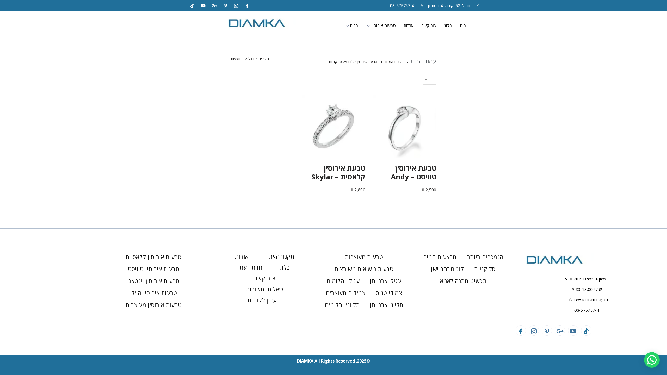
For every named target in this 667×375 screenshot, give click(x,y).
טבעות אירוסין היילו (153, 293)
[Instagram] (236, 5)
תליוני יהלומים (342, 305)
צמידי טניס (389, 293)
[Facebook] (247, 5)
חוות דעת (251, 267)
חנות (354, 25)
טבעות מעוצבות (364, 257)
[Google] (214, 5)
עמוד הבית (423, 61)
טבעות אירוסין (384, 25)
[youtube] (203, 5)
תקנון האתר (280, 256)
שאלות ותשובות (264, 289)
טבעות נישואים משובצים (364, 269)
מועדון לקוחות (265, 300)
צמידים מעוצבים (345, 293)
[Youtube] (573, 330)
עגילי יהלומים (343, 281)
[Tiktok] (192, 5)
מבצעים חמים (439, 257)
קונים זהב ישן (447, 269)
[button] (652, 360)
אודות (408, 25)
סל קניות (484, 269)
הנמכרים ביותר (485, 257)
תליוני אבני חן (386, 305)
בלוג (448, 25)
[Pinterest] (225, 5)
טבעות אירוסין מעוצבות (154, 305)
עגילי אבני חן (385, 281)
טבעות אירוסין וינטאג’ (153, 281)
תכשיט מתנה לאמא (463, 281)
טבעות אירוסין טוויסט (153, 269)
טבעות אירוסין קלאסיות (153, 257)
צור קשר (428, 25)
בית (463, 25)
